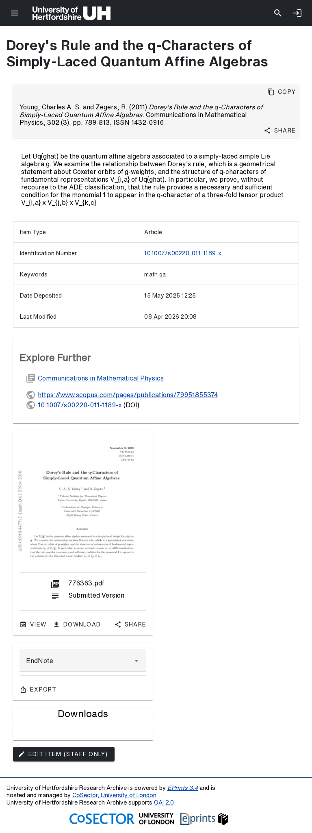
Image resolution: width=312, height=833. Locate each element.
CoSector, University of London (114, 795)
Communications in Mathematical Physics (101, 378)
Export (43, 689)
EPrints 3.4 (182, 788)
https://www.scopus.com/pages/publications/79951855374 (128, 394)
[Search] (278, 13)
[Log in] (297, 13)
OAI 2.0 (164, 802)
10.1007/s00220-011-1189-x (182, 253)
